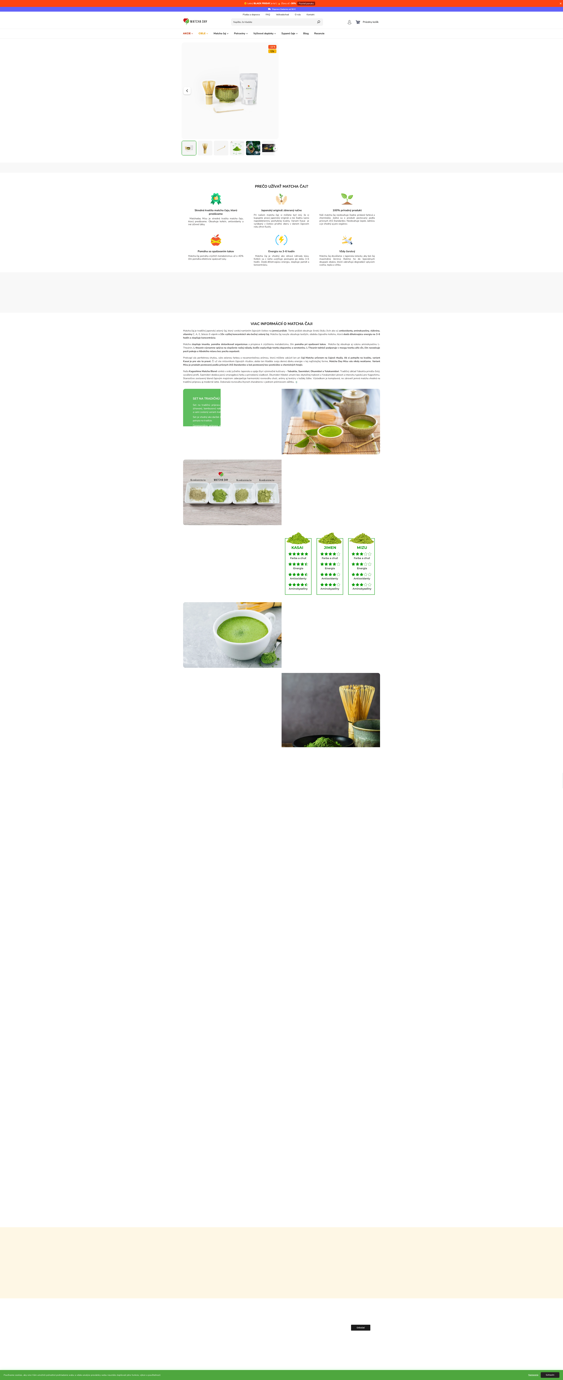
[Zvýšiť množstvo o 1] (324, 131)
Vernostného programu (321, 151)
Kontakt (310, 14)
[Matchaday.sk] (197, 1314)
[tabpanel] (209, 1159)
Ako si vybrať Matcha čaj (242, 1327)
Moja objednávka (282, 1318)
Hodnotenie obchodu (281, 1235)
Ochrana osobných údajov (287, 1331)
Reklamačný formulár (284, 1340)
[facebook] (185, 1337)
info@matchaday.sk (195, 1331)
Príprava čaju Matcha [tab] (316, 167)
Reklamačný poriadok (285, 1336)
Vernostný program (239, 1345)
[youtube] (197, 1337)
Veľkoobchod (282, 14)
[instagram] (191, 1337)
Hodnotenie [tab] (284, 167)
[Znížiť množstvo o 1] (311, 131)
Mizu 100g (332, 72)
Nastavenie (533, 1375)
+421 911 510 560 (193, 1323)
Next (376, 1143)
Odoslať (361, 1327)
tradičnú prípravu (348, 63)
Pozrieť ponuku (306, 3)
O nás (298, 14)
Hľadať (318, 22)
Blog (232, 1322)
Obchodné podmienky (285, 1327)
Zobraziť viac (281, 1289)
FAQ (268, 14)
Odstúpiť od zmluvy (284, 1345)
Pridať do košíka (354, 131)
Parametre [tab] (257, 167)
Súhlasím (550, 1375)
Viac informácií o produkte (299, 98)
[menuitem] (188, 33)
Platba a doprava (251, 14)
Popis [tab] (234, 167)
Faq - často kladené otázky (243, 1336)
